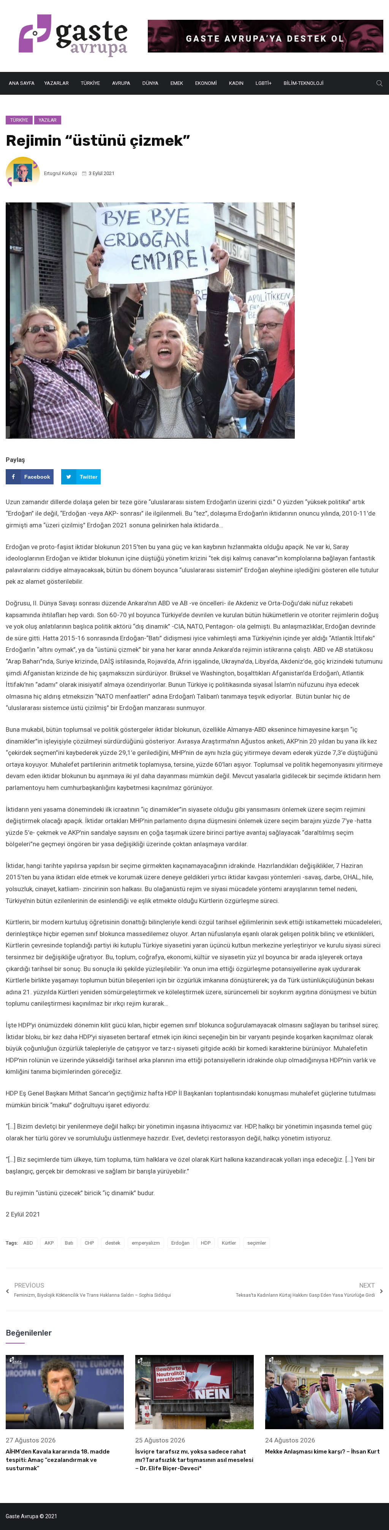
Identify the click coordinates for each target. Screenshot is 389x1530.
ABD (28, 1243)
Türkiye (90, 83)
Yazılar (48, 120)
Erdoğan (180, 1243)
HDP (205, 1243)
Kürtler (229, 1243)
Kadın (236, 83)
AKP (49, 1243)
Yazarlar (56, 83)
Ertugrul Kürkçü (60, 173)
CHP (89, 1243)
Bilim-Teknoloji (304, 83)
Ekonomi (206, 83)
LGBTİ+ (264, 83)
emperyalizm (146, 1243)
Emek (177, 83)
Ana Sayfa (22, 83)
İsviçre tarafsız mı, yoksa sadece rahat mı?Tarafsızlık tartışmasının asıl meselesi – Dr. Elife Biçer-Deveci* (194, 1460)
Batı (69, 1243)
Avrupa (121, 83)
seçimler (256, 1243)
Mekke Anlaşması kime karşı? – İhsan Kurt (322, 1451)
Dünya (150, 83)
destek (112, 1243)
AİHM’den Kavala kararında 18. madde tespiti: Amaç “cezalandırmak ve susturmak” (58, 1460)
